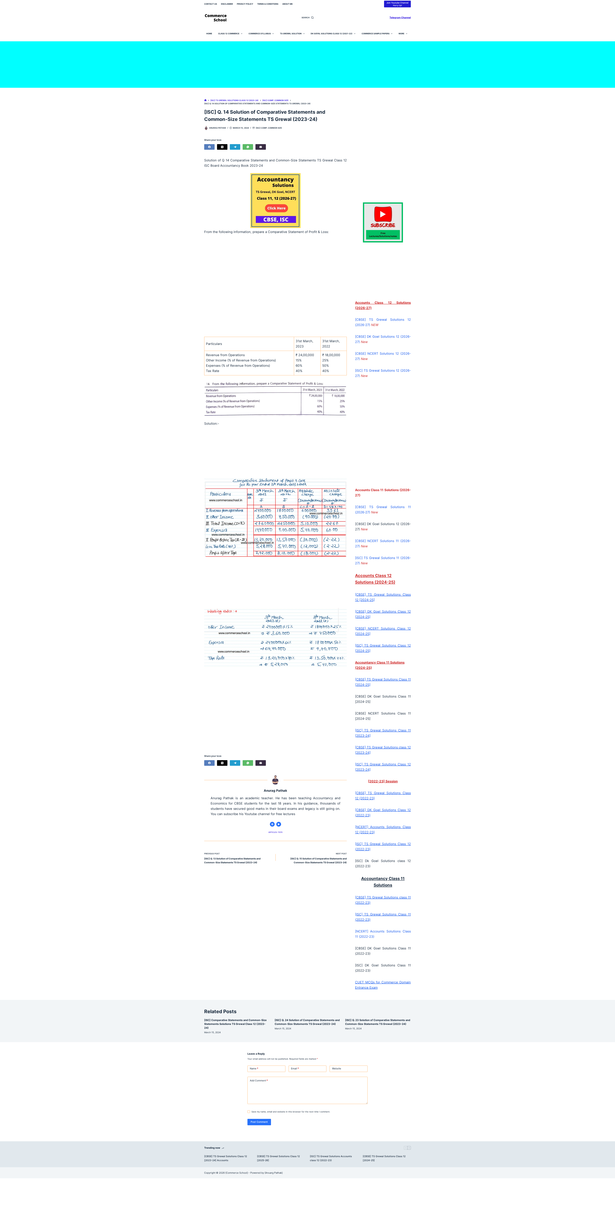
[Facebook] (209, 147)
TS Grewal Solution (291, 33)
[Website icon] (272, 824)
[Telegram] (235, 147)
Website (336, 1068)
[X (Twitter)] (222, 147)
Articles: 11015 (275, 832)
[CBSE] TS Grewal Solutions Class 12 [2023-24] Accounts (225, 1158)
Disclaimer (227, 4)
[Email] (260, 147)
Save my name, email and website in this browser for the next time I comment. (290, 1111)
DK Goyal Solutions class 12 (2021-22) (331, 33)
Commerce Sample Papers (376, 33)
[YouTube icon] (278, 824)
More (401, 33)
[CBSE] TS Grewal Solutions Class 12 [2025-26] (278, 1158)
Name (254, 1068)
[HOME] (205, 100)
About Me (287, 4)
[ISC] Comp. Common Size (269, 128)
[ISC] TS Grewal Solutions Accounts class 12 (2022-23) (331, 1158)
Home (209, 33)
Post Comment (259, 1121)
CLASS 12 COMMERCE (228, 33)
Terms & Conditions (267, 4)
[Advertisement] (307, 63)
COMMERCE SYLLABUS (260, 33)
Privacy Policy (245, 4)
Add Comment (259, 1080)
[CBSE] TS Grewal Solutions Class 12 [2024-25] (384, 1158)
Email (295, 1068)
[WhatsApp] (248, 147)
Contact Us (210, 4)
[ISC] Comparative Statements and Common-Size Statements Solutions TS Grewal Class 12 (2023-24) (235, 1023)
